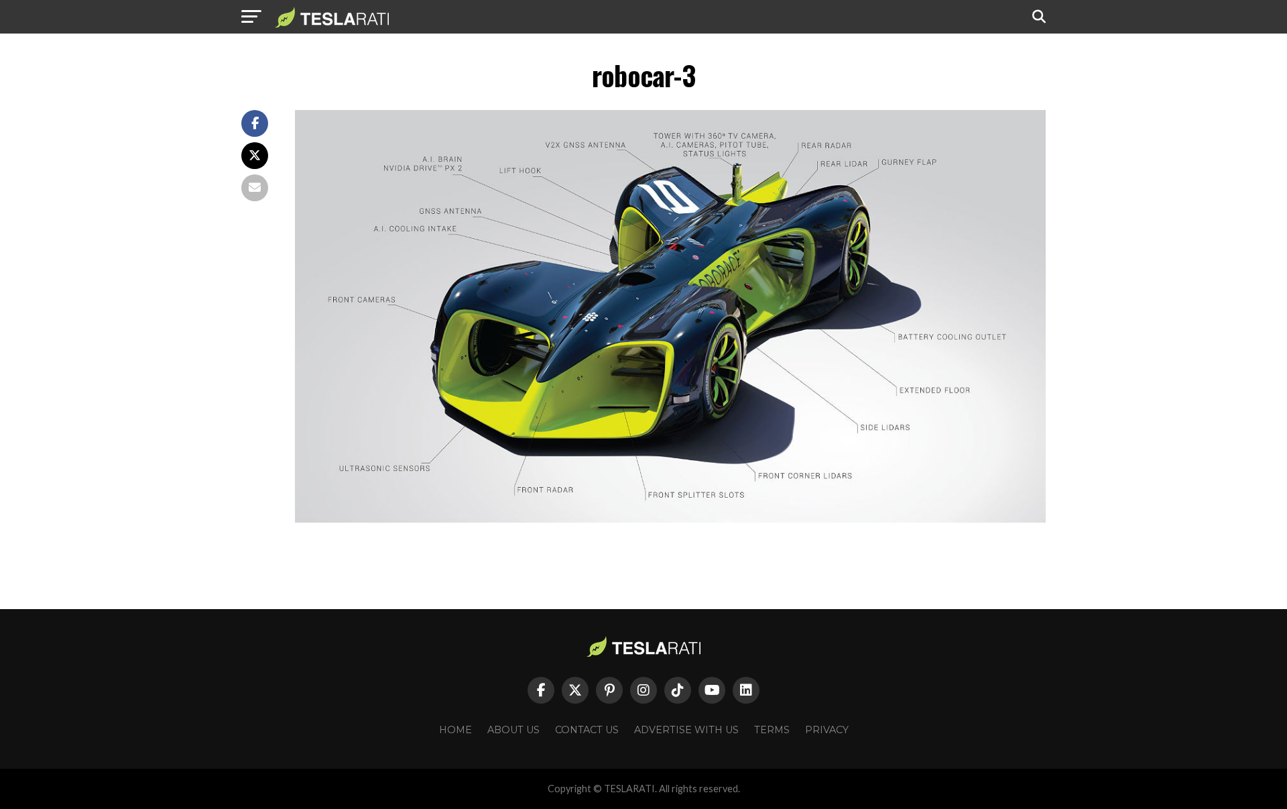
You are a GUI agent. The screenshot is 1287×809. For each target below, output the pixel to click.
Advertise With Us (686, 730)
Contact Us (587, 730)
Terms (772, 730)
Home (455, 730)
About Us (513, 730)
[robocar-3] (670, 520)
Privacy (827, 730)
